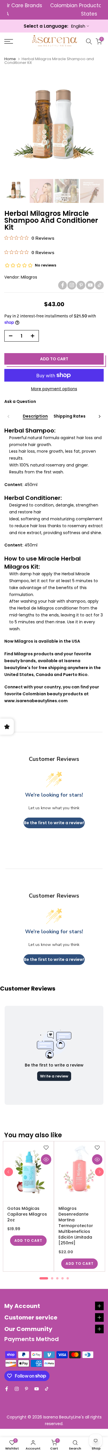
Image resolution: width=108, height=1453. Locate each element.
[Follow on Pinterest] (81, 285)
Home (10, 59)
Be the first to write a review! (54, 823)
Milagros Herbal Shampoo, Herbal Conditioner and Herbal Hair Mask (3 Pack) (84, 1220)
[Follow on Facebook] (62, 285)
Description (35, 416)
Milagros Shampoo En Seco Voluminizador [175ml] (32, 1217)
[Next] (99, 416)
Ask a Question (20, 401)
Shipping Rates (70, 416)
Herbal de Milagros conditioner (47, 608)
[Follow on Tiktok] (99, 285)
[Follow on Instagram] (71, 285)
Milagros (29, 277)
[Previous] (8, 416)
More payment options (54, 389)
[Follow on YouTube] (90, 285)
